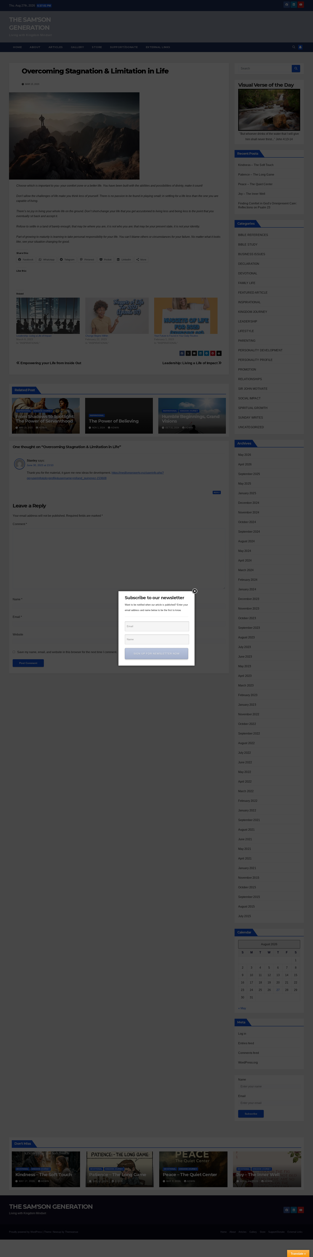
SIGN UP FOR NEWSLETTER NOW (156, 653)
